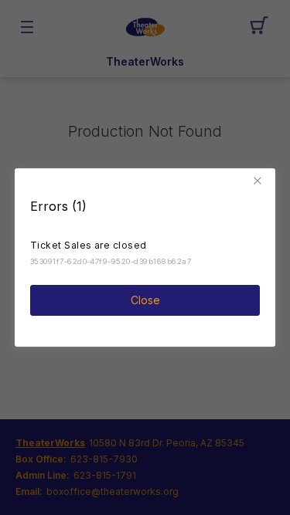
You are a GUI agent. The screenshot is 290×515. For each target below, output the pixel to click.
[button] (259, 180)
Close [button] (145, 300)
